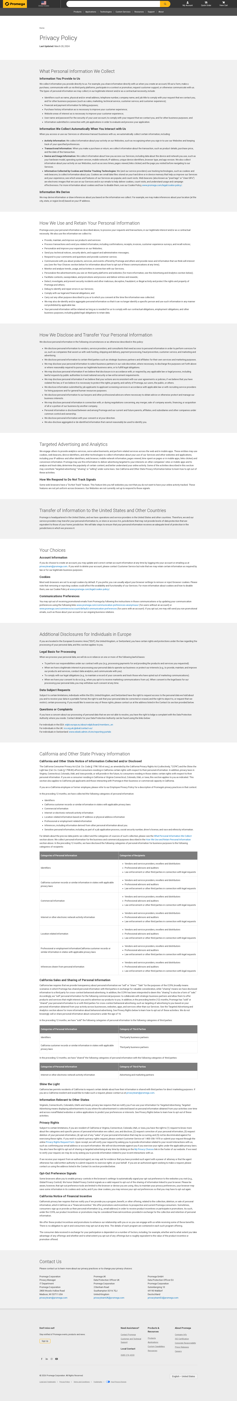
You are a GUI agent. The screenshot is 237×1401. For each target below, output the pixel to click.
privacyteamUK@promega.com (109, 1297)
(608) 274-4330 (127, 1355)
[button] (165, 4)
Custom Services (123, 12)
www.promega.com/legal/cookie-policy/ (162, 185)
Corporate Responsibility (185, 1343)
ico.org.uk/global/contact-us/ (78, 728)
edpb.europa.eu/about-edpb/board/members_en (89, 724)
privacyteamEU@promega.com (163, 1297)
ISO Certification (182, 1339)
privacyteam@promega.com (53, 566)
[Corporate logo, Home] (15, 4)
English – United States (183, 1376)
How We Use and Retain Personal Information (168, 839)
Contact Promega (128, 1334)
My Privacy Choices (144, 1149)
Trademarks (97, 1382)
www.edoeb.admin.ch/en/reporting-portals (90, 731)
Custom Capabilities (156, 1346)
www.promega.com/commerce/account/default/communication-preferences (78, 608)
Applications (90, 12)
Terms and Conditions (82, 1382)
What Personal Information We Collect (173, 836)
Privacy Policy (64, 1382)
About (161, 12)
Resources (139, 12)
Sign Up (45, 1341)
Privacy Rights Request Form (60, 1142)
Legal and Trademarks (48, 1382)
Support (151, 12)
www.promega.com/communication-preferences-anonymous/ (108, 605)
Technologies (106, 12)
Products (77, 12)
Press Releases (182, 1347)
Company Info (181, 1334)
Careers (178, 1351)
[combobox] (113, 4)
